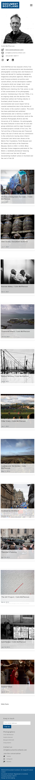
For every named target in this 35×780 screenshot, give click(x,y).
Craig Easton (7, 742)
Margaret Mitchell (8, 740)
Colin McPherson (8, 734)
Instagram (9, 759)
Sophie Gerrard (8, 737)
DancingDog (11, 778)
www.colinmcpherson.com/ (15, 49)
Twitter (8, 756)
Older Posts (5, 704)
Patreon (8, 761)
